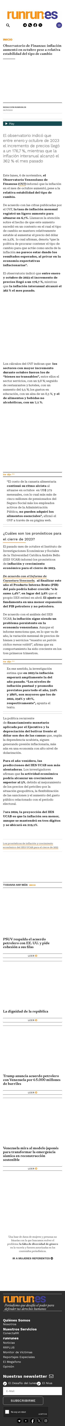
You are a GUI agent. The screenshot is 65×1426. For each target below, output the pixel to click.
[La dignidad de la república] (32, 986)
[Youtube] (25, 1421)
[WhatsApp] (30, 25)
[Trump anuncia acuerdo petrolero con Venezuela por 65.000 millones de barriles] (32, 1051)
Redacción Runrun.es (14, 107)
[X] (40, 25)
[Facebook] (35, 25)
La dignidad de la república (25, 1011)
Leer (31, 955)
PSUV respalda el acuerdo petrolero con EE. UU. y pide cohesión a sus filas (26, 943)
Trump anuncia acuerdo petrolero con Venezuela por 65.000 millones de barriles (31, 1080)
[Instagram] (45, 1421)
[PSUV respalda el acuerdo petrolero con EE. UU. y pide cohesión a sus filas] (32, 914)
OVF (22, 184)
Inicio (7, 39)
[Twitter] (39, 1421)
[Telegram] (25, 25)
